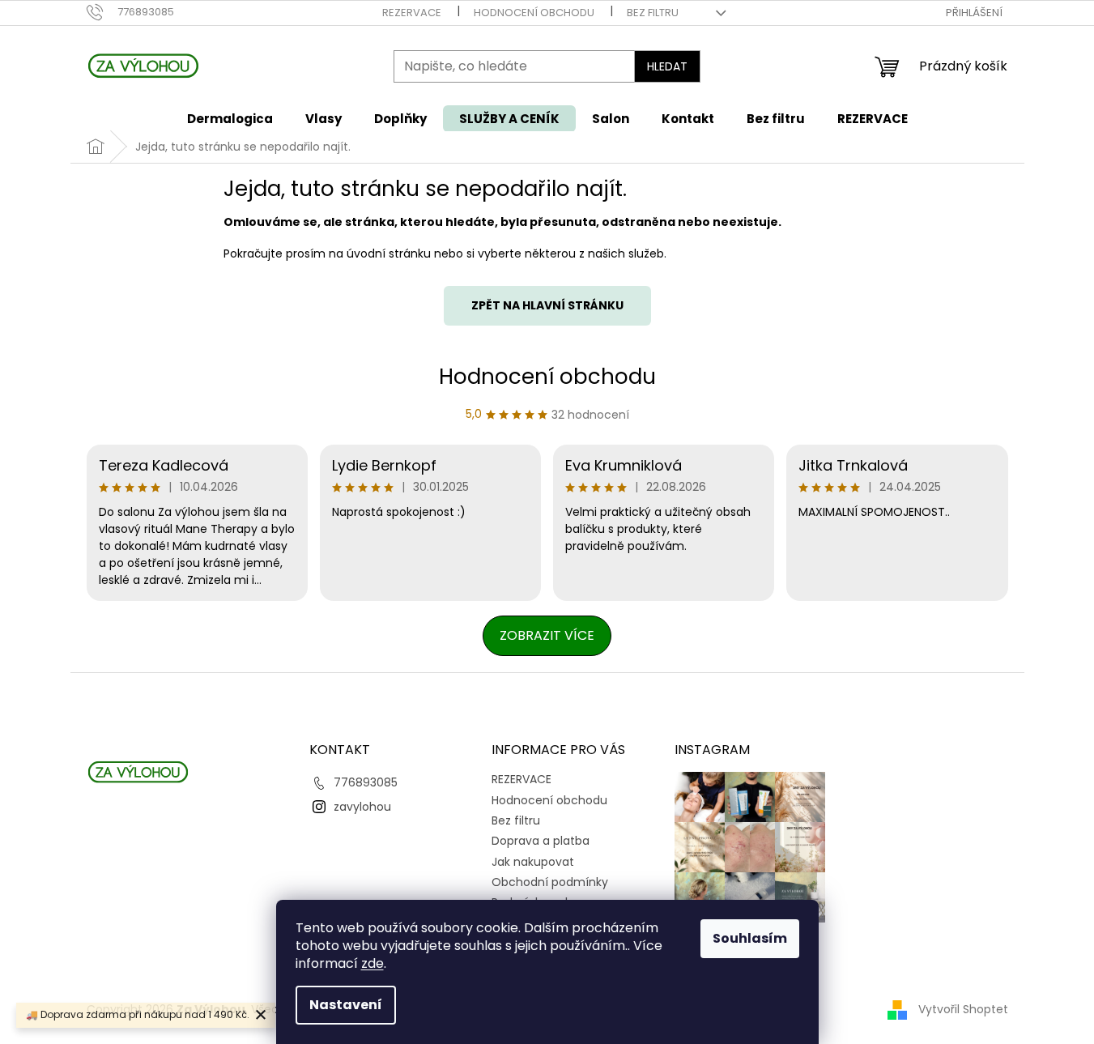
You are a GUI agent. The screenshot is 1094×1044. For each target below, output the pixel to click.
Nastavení (345, 1004)
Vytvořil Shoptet (963, 1009)
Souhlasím (750, 938)
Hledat (667, 66)
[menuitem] (230, 118)
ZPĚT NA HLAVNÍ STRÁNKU (547, 305)
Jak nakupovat (533, 862)
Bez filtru (653, 12)
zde (372, 963)
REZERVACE (411, 12)
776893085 (366, 782)
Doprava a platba (541, 841)
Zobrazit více (547, 635)
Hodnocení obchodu (534, 12)
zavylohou (362, 807)
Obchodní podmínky (550, 882)
